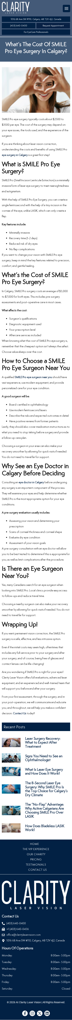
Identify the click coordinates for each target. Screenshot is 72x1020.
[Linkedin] (47, 1013)
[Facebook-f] (25, 1013)
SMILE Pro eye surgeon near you (33, 377)
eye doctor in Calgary (31, 482)
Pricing (36, 859)
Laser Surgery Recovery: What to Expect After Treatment (42, 742)
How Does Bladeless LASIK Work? (44, 828)
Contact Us (19, 713)
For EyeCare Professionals (36, 32)
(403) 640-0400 (18, 25)
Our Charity (36, 854)
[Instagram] (32, 1013)
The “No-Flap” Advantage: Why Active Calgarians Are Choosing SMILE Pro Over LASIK (44, 810)
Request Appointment (53, 25)
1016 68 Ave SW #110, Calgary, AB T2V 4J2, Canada (36, 19)
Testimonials (36, 864)
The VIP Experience (36, 849)
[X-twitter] (39, 1013)
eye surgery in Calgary (15, 155)
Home (34, 844)
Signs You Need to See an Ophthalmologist (43, 758)
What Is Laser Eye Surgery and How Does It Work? (44, 771)
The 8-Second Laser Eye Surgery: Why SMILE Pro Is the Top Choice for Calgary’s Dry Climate (46, 789)
